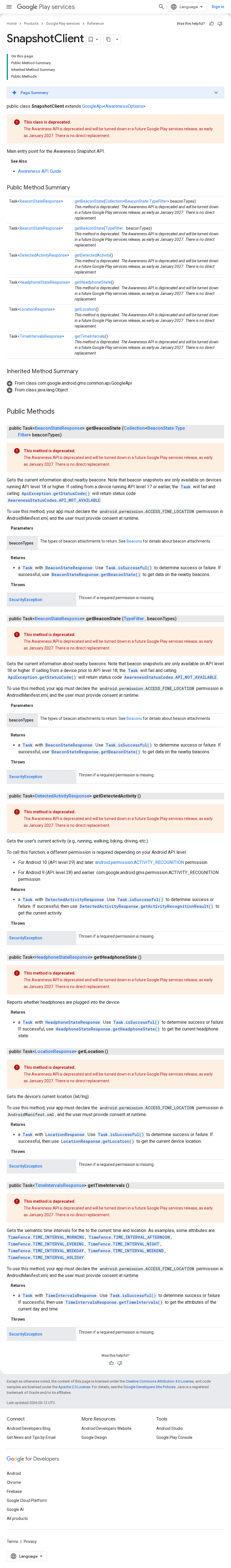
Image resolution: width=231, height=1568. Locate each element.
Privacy (30, 1541)
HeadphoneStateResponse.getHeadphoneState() (108, 1029)
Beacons (134, 541)
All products (17, 1518)
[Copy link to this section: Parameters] (39, 528)
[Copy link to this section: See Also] (32, 161)
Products (31, 23)
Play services (57, 7)
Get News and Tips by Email (31, 1437)
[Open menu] (9, 7)
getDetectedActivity (92, 255)
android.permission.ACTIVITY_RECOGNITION (139, 862)
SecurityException (25, 599)
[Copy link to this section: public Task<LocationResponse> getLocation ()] (113, 1051)
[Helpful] (211, 23)
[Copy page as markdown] (108, 39)
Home (12, 23)
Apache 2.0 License (74, 1387)
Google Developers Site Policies (149, 1387)
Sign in (218, 7)
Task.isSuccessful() (129, 567)
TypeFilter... (115, 228)
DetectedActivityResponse (43, 255)
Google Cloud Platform (27, 1500)
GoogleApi (92, 106)
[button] (115, 92)
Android (14, 1473)
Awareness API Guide (39, 171)
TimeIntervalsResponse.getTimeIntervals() (114, 1302)
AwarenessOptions (124, 106)
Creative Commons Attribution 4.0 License (160, 1381)
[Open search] (161, 6)
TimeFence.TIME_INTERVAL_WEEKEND (126, 1250)
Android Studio (169, 1428)
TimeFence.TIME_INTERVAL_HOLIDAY (46, 1257)
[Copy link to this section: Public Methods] (60, 412)
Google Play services (63, 23)
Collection (114, 201)
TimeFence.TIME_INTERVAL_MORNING (46, 1237)
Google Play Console (174, 1437)
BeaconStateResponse (40, 201)
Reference (95, 23)
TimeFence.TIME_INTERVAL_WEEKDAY (46, 1250)
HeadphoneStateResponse (44, 282)
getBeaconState (89, 201)
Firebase (14, 1491)
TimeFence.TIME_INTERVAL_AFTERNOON (129, 1237)
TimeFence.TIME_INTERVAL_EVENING (46, 1244)
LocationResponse (36, 309)
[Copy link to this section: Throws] (30, 584)
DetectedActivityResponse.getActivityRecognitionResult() (146, 906)
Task (186, 486)
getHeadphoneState (93, 282)
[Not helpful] (220, 23)
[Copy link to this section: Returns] (31, 557)
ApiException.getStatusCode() (56, 493)
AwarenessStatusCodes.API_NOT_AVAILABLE (54, 500)
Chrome (14, 1482)
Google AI (15, 1509)
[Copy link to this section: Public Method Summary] (75, 188)
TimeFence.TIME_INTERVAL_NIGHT (123, 1244)
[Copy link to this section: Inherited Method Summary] (83, 371)
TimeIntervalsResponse (41, 336)
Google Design (94, 1437)
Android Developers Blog (28, 1428)
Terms (12, 1541)
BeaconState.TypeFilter (146, 201)
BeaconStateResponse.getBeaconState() (96, 574)
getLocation (85, 309)
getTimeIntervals (90, 336)
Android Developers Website (106, 1428)
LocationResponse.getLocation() (97, 1141)
